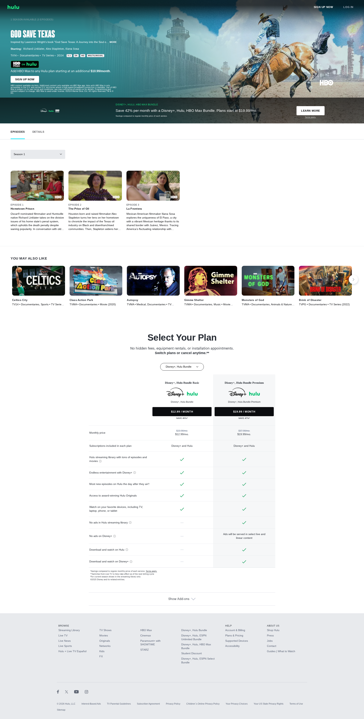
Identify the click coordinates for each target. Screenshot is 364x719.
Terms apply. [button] (151, 571)
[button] (18, 131)
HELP (228, 625)
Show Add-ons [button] (178, 599)
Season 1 (19, 154)
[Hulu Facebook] (61, 692)
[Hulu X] (69, 692)
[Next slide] (353, 279)
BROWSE (63, 625)
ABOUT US (273, 625)
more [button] (113, 42)
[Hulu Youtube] (79, 692)
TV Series (48, 55)
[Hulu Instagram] (86, 692)
